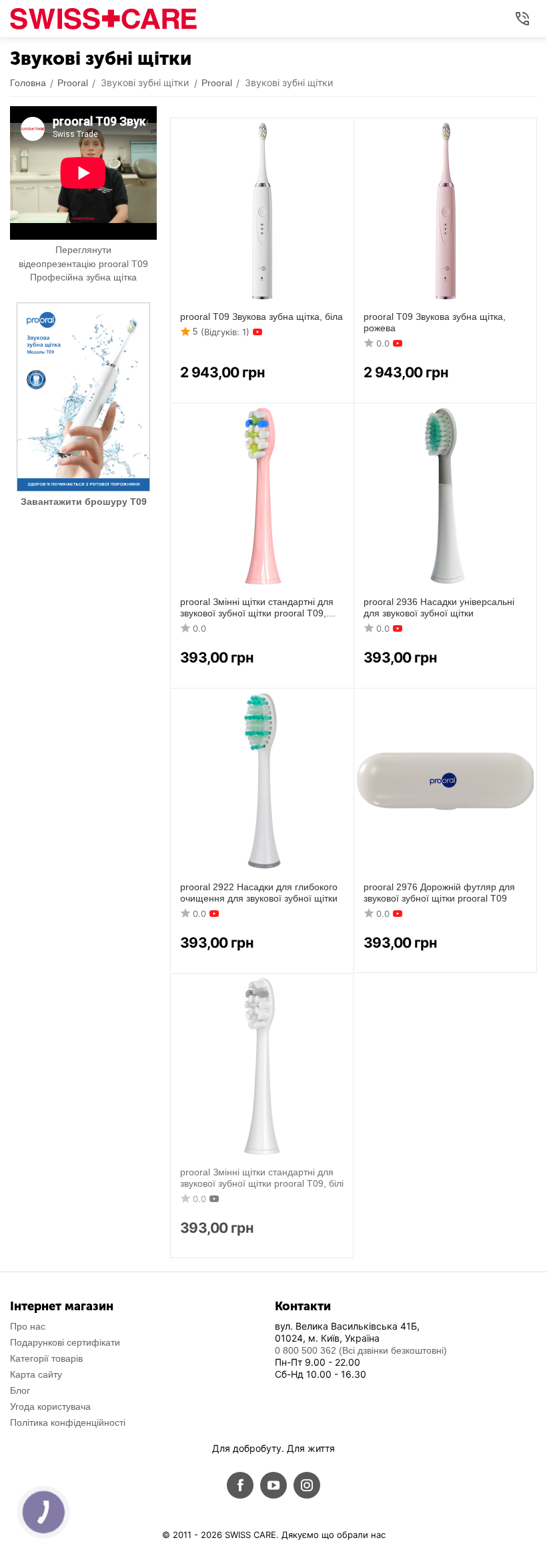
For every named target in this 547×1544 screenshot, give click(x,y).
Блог (20, 1390)
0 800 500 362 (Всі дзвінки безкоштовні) (361, 1350)
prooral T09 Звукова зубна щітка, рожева (435, 322)
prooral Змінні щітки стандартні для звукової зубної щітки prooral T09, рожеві (257, 607)
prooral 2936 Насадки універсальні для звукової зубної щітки (439, 607)
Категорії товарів (46, 1358)
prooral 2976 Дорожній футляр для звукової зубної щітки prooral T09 (439, 893)
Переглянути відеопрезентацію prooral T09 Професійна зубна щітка (83, 263)
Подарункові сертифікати (65, 1342)
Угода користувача (50, 1406)
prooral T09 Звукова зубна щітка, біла (261, 316)
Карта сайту (36, 1374)
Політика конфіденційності (67, 1422)
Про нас (27, 1326)
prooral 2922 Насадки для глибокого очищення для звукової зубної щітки (259, 893)
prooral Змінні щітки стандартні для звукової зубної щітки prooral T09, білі (262, 1178)
